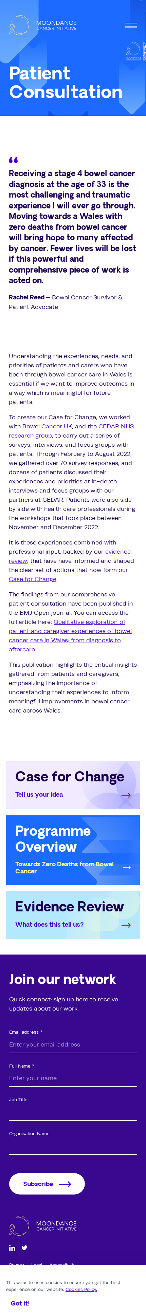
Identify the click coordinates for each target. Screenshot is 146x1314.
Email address (24, 1032)
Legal (37, 1264)
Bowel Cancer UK (47, 426)
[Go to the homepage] (42, 25)
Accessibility (62, 1264)
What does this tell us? (49, 925)
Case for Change (32, 579)
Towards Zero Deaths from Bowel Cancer (64, 868)
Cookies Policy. (81, 1289)
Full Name (20, 1066)
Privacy (17, 1264)
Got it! (20, 1303)
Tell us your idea (39, 795)
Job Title (18, 1099)
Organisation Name (29, 1133)
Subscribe (38, 1184)
